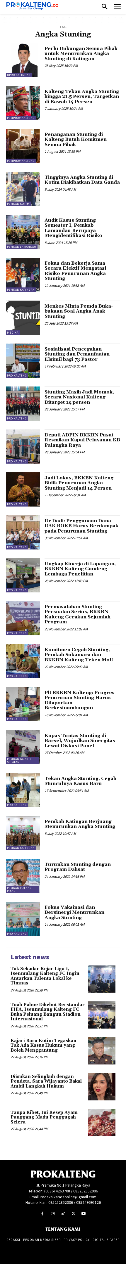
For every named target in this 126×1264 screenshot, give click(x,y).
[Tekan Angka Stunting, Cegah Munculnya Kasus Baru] (23, 790)
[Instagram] (52, 1213)
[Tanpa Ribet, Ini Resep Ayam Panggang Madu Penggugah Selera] (101, 1122)
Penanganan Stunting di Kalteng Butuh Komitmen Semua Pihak (76, 139)
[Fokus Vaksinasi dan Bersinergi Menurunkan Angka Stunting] (23, 919)
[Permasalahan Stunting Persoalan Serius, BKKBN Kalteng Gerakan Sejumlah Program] (23, 618)
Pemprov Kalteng (21, 118)
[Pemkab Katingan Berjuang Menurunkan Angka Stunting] (23, 833)
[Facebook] (42, 1213)
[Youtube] (83, 1213)
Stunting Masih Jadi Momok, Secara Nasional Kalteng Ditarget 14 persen (79, 397)
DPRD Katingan (19, 75)
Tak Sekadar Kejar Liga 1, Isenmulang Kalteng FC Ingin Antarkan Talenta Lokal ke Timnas (45, 976)
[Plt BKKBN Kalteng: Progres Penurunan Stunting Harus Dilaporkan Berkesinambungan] (23, 704)
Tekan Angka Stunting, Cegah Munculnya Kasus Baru (80, 781)
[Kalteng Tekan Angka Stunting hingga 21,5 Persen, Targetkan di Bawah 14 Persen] (23, 103)
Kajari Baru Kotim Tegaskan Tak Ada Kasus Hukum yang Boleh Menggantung (43, 1045)
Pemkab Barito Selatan (19, 760)
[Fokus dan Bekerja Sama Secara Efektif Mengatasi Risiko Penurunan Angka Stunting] (23, 275)
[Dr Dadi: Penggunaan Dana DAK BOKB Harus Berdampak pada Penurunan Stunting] (23, 532)
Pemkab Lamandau (21, 247)
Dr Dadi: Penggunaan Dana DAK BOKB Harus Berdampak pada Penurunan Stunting (81, 526)
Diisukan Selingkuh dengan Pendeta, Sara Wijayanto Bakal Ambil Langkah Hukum (46, 1081)
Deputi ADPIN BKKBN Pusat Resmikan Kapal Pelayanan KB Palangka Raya (82, 440)
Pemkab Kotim (18, 204)
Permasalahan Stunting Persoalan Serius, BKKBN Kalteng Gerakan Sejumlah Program (77, 614)
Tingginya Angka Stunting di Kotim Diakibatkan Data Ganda (82, 179)
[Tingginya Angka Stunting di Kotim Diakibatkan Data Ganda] (23, 189)
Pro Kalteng (17, 375)
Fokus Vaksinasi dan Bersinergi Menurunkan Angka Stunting (74, 912)
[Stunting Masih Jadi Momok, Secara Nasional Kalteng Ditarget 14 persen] (23, 403)
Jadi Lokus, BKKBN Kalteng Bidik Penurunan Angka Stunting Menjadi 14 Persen (79, 483)
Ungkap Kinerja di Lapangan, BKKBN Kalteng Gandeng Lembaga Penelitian (80, 569)
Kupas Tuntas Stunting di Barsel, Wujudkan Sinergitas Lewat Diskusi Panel (80, 741)
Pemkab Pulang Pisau (19, 889)
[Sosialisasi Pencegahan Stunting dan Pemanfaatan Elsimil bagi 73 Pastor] (23, 361)
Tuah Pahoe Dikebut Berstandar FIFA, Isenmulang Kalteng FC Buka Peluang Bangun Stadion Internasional (48, 1012)
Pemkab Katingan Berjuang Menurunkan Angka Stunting (80, 824)
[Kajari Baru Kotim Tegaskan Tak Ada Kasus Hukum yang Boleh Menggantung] (101, 1050)
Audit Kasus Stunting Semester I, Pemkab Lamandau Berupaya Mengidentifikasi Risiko (73, 228)
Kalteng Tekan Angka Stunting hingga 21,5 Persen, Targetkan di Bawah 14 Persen (82, 97)
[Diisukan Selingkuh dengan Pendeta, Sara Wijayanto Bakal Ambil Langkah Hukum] (101, 1086)
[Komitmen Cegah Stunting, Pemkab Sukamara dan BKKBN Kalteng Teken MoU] (23, 661)
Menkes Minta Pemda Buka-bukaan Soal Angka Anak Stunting (79, 311)
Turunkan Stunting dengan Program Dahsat (78, 867)
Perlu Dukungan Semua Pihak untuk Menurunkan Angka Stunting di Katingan (81, 54)
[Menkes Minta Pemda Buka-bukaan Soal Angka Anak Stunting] (23, 318)
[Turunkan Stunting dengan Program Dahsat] (23, 876)
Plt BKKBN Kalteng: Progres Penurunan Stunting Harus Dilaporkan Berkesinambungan (80, 700)
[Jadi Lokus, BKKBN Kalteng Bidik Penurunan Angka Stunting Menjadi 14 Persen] (23, 489)
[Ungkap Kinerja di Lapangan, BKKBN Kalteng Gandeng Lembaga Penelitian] (23, 575)
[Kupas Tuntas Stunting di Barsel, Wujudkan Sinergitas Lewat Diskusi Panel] (23, 747)
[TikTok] (63, 1213)
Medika (12, 332)
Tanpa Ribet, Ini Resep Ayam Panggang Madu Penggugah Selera (44, 1117)
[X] (73, 1213)
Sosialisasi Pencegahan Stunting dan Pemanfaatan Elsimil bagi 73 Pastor (77, 354)
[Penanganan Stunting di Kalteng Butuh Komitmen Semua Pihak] (23, 146)
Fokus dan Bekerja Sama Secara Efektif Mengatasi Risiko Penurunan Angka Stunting (75, 271)
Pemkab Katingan (21, 290)
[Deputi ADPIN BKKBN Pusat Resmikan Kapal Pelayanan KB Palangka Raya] (23, 446)
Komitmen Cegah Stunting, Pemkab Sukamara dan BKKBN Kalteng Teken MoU (79, 655)
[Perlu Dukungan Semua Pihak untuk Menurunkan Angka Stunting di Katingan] (23, 60)
